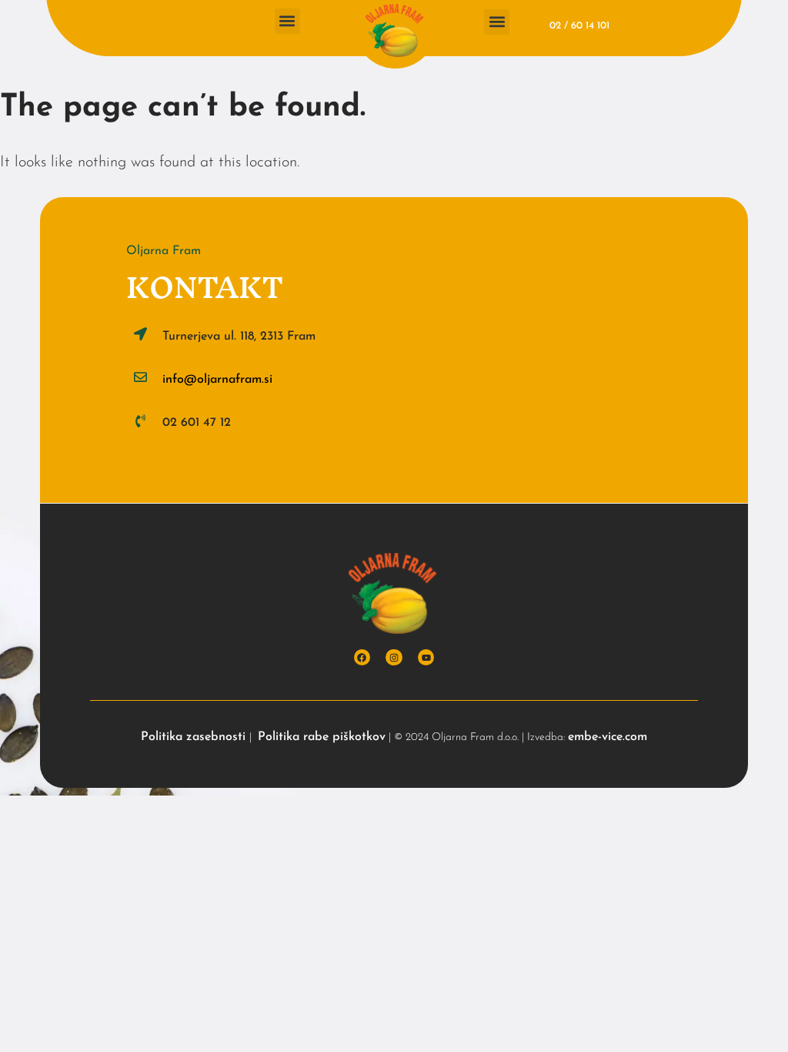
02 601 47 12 (196, 423)
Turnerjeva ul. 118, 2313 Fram (239, 336)
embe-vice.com (607, 737)
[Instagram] (394, 657)
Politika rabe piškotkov (322, 737)
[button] (287, 21)
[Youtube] (426, 657)
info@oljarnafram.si (217, 380)
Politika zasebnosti (195, 737)
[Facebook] (362, 657)
